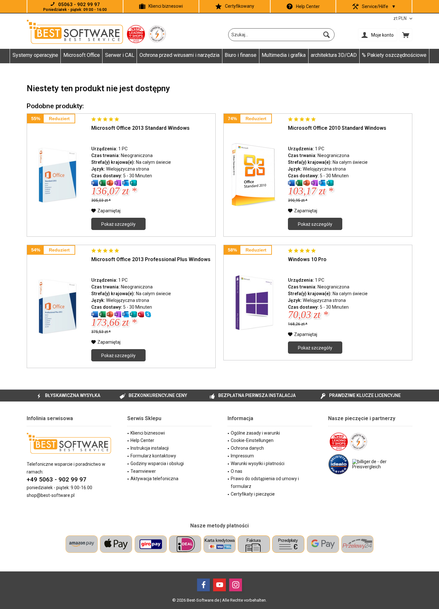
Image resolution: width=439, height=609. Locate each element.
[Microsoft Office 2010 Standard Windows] (254, 175)
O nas (236, 471)
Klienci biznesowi (165, 6)
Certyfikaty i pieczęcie (253, 494)
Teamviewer (143, 471)
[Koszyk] (405, 34)
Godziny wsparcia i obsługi (157, 463)
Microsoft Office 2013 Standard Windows (140, 128)
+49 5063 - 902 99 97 (56, 479)
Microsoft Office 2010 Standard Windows (337, 128)
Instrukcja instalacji (149, 448)
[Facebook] (203, 584)
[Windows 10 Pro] (254, 302)
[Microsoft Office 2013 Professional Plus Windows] (57, 306)
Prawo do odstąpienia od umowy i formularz (265, 482)
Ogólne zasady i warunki (255, 433)
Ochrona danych (247, 448)
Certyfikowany (239, 6)
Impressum (242, 455)
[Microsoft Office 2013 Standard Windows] (57, 175)
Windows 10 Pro (307, 259)
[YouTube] (219, 584)
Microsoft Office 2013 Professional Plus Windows (151, 259)
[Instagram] (235, 584)
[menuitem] (405, 34)
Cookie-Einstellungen (252, 440)
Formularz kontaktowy (153, 455)
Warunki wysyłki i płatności (257, 463)
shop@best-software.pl (51, 495)
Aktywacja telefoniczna (154, 478)
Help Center (308, 6)
